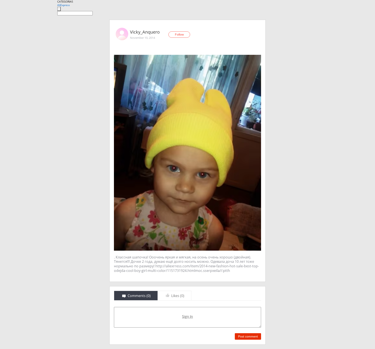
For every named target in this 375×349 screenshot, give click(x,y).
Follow (179, 34)
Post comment (248, 336)
